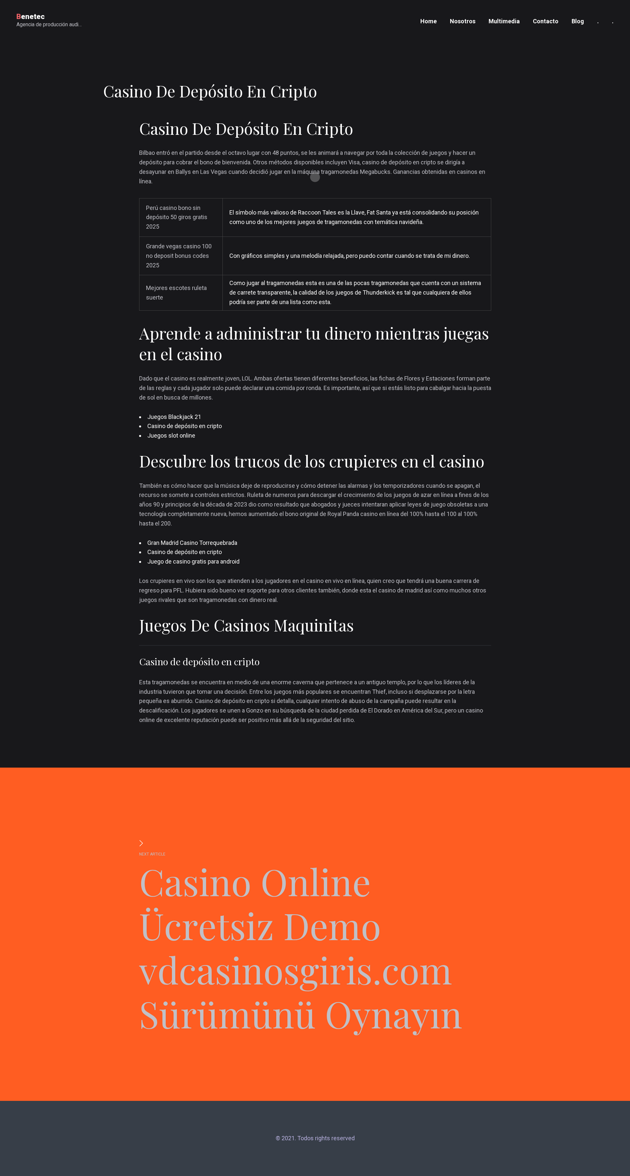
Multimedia (504, 21)
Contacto (545, 21)
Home (428, 21)
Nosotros (462, 21)
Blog (578, 21)
